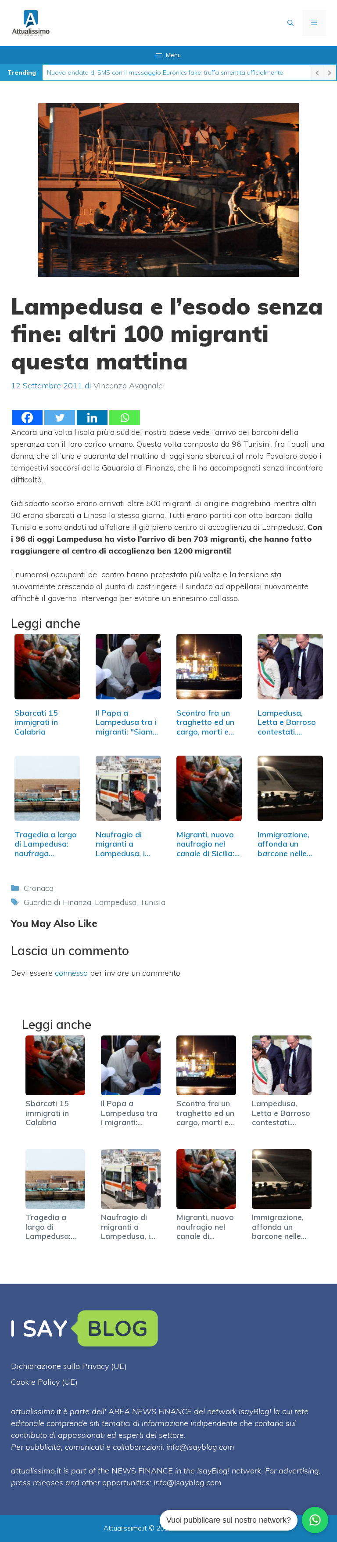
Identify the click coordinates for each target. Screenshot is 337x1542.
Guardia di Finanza (57, 902)
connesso (71, 973)
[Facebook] (27, 417)
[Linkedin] (92, 417)
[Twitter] (59, 417)
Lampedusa (115, 902)
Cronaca (39, 888)
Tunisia (152, 902)
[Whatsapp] (124, 417)
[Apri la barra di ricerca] (290, 23)
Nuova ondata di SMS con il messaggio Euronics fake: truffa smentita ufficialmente (165, 72)
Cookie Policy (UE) (44, 1382)
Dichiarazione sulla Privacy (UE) (69, 1366)
